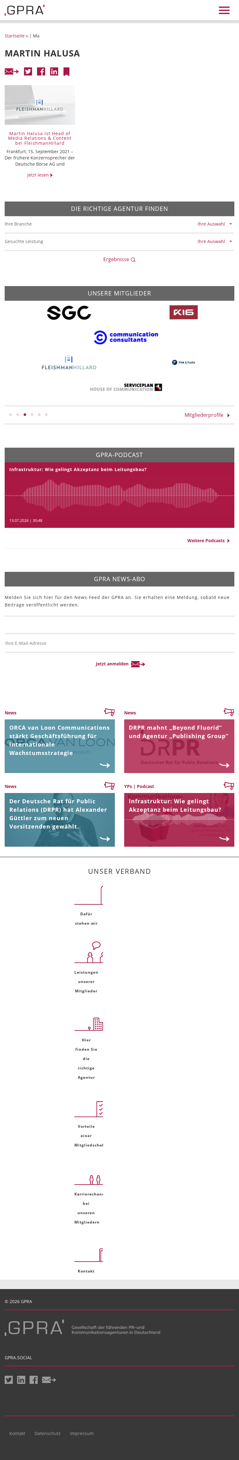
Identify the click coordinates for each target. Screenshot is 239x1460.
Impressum (82, 1433)
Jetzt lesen (38, 175)
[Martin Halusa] (66, 71)
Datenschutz (48, 1433)
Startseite (15, 36)
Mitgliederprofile (206, 414)
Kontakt (17, 1433)
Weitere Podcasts (207, 540)
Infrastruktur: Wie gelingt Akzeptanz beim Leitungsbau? (78, 469)
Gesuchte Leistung (24, 241)
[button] (10, 414)
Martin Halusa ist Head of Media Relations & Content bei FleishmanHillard (40, 138)
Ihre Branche (18, 224)
